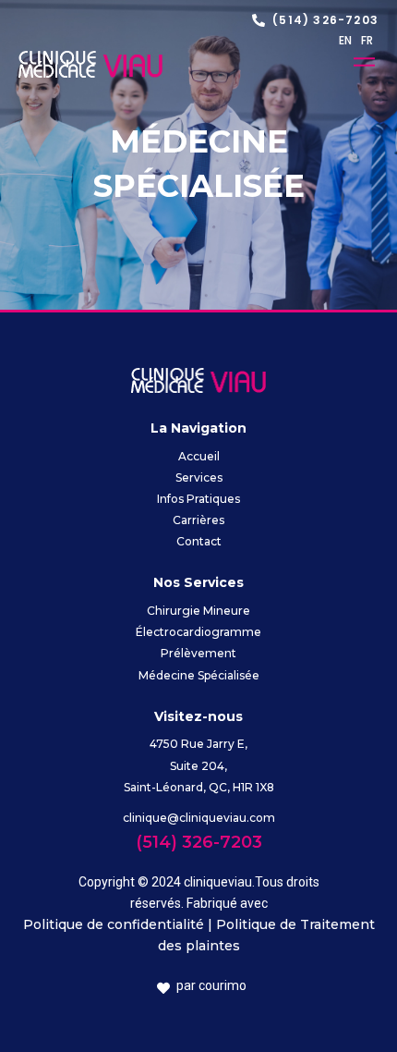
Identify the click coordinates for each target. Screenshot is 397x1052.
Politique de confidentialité (113, 924)
